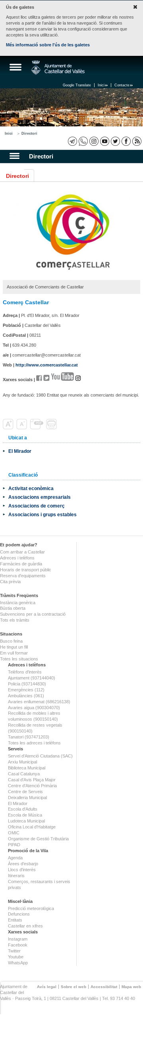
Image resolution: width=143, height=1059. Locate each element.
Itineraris (16, 875)
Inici (101, 85)
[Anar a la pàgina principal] (58, 68)
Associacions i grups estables (42, 514)
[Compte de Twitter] (46, 379)
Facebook (17, 945)
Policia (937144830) (27, 683)
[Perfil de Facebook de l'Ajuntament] (126, 141)
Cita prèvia (10, 581)
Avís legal (46, 987)
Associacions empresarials (39, 497)
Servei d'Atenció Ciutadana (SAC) (40, 756)
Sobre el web (73, 987)
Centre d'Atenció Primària (32, 785)
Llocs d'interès (22, 869)
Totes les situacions (19, 658)
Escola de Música (25, 815)
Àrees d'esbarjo (23, 863)
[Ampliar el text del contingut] (9, 428)
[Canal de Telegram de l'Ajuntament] (72, 141)
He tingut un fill (14, 647)
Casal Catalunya (24, 773)
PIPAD (14, 844)
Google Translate (77, 85)
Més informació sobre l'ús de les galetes (48, 44)
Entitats (15, 920)
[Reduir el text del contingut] (22, 428)
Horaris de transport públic (25, 569)
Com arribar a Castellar (22, 552)
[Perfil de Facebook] (39, 379)
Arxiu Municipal (22, 761)
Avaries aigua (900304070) (34, 707)
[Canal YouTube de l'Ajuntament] (104, 141)
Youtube (15, 956)
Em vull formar (14, 653)
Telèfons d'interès (25, 672)
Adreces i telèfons (17, 557)
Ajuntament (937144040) (31, 677)
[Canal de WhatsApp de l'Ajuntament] (83, 141)
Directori (29, 133)
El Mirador (19, 451)
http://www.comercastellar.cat (46, 365)
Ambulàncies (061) (26, 695)
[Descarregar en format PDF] (37, 428)
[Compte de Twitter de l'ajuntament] (115, 141)
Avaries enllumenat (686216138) (39, 701)
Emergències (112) (26, 689)
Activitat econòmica (31, 488)
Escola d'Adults (22, 809)
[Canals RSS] (136, 141)
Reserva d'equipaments (23, 575)
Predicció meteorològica (31, 908)
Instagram (17, 939)
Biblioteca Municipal (26, 767)
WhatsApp (18, 962)
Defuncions (19, 914)
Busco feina (11, 641)
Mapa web (131, 987)
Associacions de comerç (36, 505)
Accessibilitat (104, 987)
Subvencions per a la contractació (33, 614)
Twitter (14, 950)
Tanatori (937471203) (28, 737)
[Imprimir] (52, 428)
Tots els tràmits (14, 620)
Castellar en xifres (25, 926)
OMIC (13, 832)
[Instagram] (94, 141)
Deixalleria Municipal (27, 797)
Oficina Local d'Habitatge (32, 826)
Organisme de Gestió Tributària (38, 838)
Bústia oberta (12, 608)
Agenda (15, 857)
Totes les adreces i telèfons (34, 742)
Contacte (121, 85)
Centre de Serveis (25, 791)
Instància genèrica (17, 602)
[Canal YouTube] (62, 379)
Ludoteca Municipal (26, 821)
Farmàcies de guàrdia (21, 563)
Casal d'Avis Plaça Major (32, 779)
